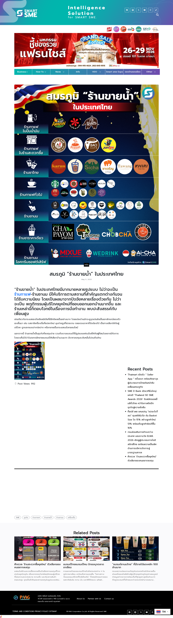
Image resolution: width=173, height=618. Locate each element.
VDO (94, 74)
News (58, 74)
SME (18, 519)
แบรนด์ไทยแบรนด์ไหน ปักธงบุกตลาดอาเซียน (83, 568)
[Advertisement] (143, 327)
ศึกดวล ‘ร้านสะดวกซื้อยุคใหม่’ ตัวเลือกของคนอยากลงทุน (37, 568)
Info (78, 74)
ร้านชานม (59, 519)
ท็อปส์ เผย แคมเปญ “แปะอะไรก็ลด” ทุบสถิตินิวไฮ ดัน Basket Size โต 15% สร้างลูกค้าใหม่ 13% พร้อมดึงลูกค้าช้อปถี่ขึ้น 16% (143, 422)
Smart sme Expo (114, 74)
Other (149, 74)
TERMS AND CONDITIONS (23, 613)
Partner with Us (94, 601)
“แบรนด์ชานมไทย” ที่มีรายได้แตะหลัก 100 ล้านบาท (135, 568)
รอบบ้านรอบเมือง (132, 74)
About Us (81, 601)
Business (21, 74)
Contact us (109, 601)
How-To (40, 74)
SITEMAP (53, 613)
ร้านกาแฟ (22, 297)
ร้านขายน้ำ (48, 519)
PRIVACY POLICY (42, 613)
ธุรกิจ (26, 519)
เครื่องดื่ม (71, 519)
